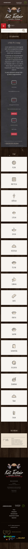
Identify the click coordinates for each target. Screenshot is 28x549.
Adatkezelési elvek (14, 527)
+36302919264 (7, 3)
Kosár (12, 25)
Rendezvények (14, 513)
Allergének (14, 511)
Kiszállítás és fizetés (14, 515)
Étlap (14, 509)
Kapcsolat (14, 517)
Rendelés (14, 114)
